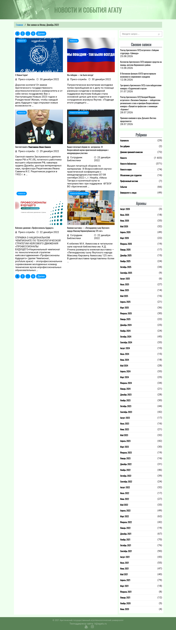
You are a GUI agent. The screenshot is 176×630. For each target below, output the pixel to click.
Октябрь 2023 (125, 406)
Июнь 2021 (124, 568)
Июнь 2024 (124, 359)
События (123, 186)
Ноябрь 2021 (125, 539)
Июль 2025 (124, 284)
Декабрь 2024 (126, 325)
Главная (19, 24)
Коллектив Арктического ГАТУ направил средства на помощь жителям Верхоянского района (141, 63)
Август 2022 (125, 487)
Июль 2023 (124, 423)
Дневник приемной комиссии (131, 152)
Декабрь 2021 (125, 533)
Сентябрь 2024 (126, 342)
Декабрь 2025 (126, 255)
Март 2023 (124, 446)
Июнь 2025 (124, 290)
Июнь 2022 (124, 498)
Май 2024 (124, 365)
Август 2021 (125, 556)
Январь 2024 (125, 388)
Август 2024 (125, 348)
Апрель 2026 (125, 232)
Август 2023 (125, 417)
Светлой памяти (33, 146)
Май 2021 (124, 574)
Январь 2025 (125, 319)
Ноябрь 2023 (125, 400)
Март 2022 (124, 516)
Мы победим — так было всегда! (80, 75)
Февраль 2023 (126, 452)
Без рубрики (125, 146)
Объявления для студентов (131, 175)
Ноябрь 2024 (125, 330)
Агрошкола (124, 140)
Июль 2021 (124, 562)
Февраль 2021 (126, 591)
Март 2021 (124, 585)
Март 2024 (124, 377)
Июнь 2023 (124, 429)
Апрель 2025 (125, 301)
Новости (123, 157)
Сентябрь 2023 (126, 412)
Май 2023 (124, 435)
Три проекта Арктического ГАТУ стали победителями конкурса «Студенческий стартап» (140, 87)
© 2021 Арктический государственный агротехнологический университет (88, 620)
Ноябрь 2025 (125, 261)
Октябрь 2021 (125, 545)
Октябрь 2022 (125, 475)
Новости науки (126, 169)
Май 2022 (124, 504)
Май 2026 (124, 226)
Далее (41, 33)
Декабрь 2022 (126, 464)
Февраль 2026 (126, 243)
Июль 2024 (124, 354)
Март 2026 (124, 238)
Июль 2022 (124, 493)
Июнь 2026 (124, 220)
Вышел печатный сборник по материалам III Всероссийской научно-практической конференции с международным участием (87, 150)
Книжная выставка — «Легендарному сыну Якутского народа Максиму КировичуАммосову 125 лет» (88, 229)
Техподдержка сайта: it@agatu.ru (88, 623)
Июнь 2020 (124, 609)
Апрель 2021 (125, 580)
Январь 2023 (125, 458)
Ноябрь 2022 (125, 470)
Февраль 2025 (126, 313)
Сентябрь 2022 (126, 481)
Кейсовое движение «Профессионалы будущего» (34, 227)
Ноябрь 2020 (125, 603)
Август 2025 (125, 278)
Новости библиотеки (128, 163)
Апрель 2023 (125, 441)
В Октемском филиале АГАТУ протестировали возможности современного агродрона (138, 75)
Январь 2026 (125, 249)
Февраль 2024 (126, 383)
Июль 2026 (124, 214)
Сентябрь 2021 (126, 551)
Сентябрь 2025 (126, 272)
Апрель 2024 (125, 371)
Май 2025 (124, 296)
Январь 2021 (125, 597)
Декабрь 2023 (126, 394)
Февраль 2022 (126, 522)
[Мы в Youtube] (86, 626)
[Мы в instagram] (92, 626)
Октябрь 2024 (125, 336)
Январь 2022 (125, 527)
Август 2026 (125, 209)
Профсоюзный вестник (129, 181)
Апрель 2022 (125, 510)
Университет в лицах (128, 192)
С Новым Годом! (21, 75)
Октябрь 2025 (125, 267)
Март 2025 (124, 307)
